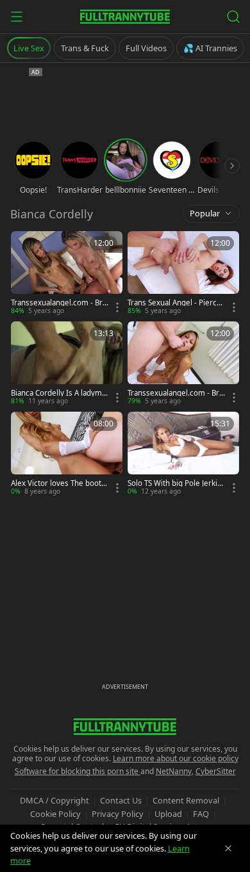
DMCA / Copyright (54, 800)
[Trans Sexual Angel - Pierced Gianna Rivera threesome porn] (183, 273)
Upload (168, 814)
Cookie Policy (55, 814)
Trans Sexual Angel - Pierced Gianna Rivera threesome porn (175, 303)
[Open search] (233, 16)
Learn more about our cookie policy (175, 758)
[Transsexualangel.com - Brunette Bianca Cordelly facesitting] (66, 273)
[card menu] (117, 307)
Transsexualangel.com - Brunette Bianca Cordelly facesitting (59, 303)
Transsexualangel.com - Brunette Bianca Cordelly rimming (176, 393)
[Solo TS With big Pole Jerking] (183, 454)
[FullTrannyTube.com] (125, 17)
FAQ (201, 814)
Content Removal (186, 800)
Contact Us (121, 800)
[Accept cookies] (228, 848)
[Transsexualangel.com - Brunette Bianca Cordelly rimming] (183, 364)
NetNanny (174, 771)
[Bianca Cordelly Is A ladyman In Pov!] (66, 364)
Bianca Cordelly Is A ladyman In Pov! (58, 393)
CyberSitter (216, 771)
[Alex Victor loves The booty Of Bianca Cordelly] (66, 454)
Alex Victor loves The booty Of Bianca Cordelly (58, 483)
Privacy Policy (118, 814)
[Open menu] (16, 16)
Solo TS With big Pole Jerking (175, 483)
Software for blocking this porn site (77, 771)
